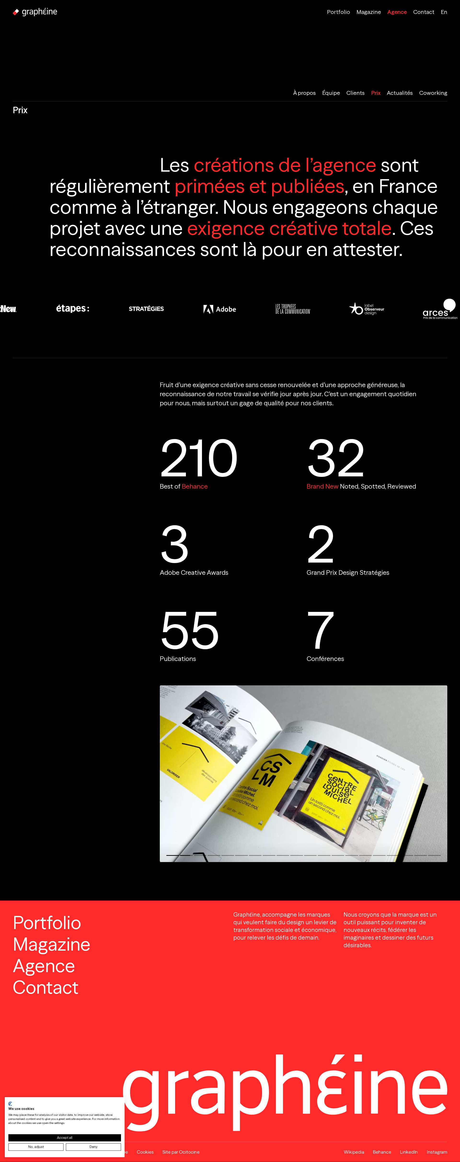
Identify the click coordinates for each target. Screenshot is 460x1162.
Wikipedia (354, 1152)
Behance (195, 486)
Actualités (400, 93)
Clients (355, 93)
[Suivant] (375, 773)
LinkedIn (409, 1152)
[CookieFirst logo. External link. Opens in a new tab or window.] (10, 1104)
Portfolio (338, 12)
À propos (304, 93)
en (444, 12)
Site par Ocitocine (181, 1152)
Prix (375, 93)
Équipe (331, 93)
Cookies (145, 1152)
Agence (397, 12)
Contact (423, 12)
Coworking (433, 93)
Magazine (368, 12)
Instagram (437, 1152)
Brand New (323, 486)
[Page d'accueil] (35, 12)
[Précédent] (232, 773)
